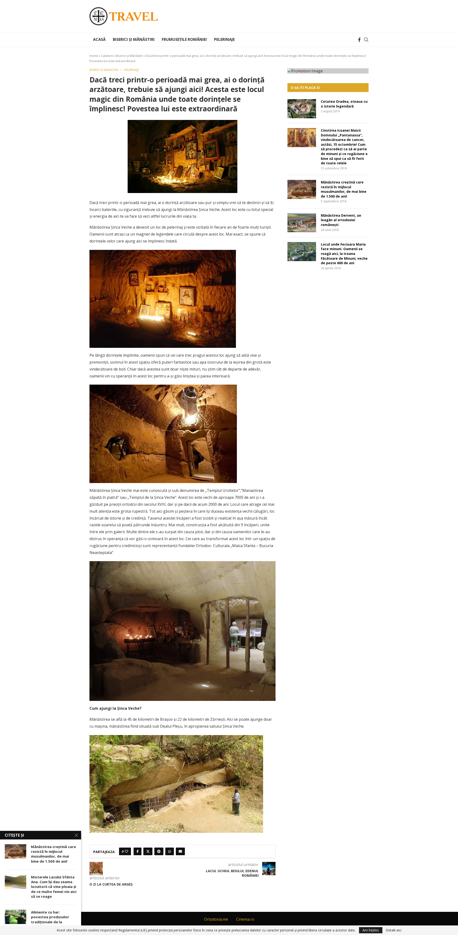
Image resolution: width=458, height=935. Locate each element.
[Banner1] (328, 71)
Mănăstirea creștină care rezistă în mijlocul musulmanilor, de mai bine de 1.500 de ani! (343, 189)
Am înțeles (371, 930)
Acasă (99, 39)
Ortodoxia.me (216, 919)
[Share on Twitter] (147, 851)
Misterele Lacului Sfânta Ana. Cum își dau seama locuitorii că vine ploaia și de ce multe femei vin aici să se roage (53, 887)
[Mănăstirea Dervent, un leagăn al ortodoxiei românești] (301, 222)
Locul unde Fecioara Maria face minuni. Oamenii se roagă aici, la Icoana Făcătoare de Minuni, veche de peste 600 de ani (344, 253)
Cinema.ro (245, 919)
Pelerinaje (224, 39)
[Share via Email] (180, 851)
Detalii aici (393, 930)
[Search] (366, 40)
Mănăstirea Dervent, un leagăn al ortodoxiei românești (341, 220)
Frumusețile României (184, 39)
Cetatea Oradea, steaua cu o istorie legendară (344, 103)
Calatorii (107, 56)
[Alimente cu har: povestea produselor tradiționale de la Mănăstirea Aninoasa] (15, 917)
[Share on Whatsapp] (169, 851)
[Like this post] (126, 851)
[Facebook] (359, 40)
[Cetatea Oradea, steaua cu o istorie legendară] (301, 108)
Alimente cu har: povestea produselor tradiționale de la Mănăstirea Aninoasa (50, 919)
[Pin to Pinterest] (158, 851)
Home (93, 56)
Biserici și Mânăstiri (134, 39)
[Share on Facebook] (137, 851)
